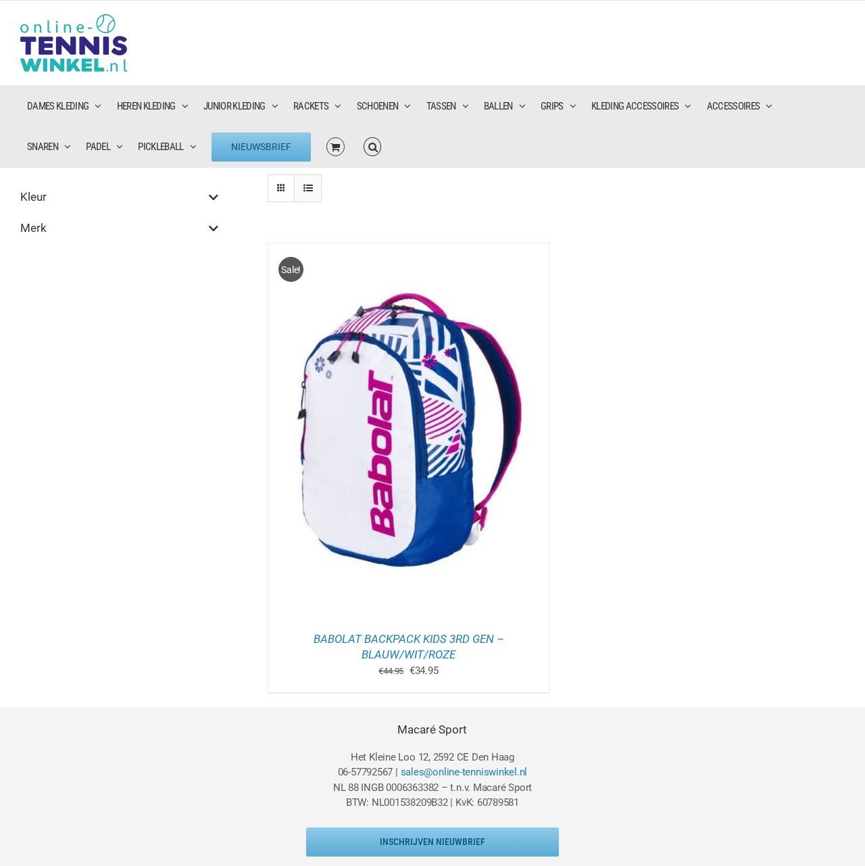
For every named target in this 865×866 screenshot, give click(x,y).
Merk (33, 228)
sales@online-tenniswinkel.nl (464, 772)
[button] (372, 146)
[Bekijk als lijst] (308, 188)
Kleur (33, 196)
